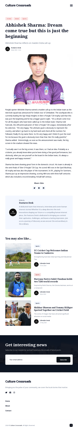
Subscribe (63, 360)
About (7, 406)
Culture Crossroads (18, 5)
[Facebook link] (10, 392)
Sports (25, 19)
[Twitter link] (6, 392)
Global (17, 19)
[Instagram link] (14, 392)
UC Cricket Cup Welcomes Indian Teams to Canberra (51, 251)
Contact (8, 411)
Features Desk (16, 48)
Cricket (9, 19)
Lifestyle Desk (45, 263)
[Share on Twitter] (34, 188)
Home (7, 401)
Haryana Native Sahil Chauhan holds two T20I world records (53, 280)
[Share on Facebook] (39, 188)
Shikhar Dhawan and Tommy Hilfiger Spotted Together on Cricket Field (53, 308)
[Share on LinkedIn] (43, 188)
